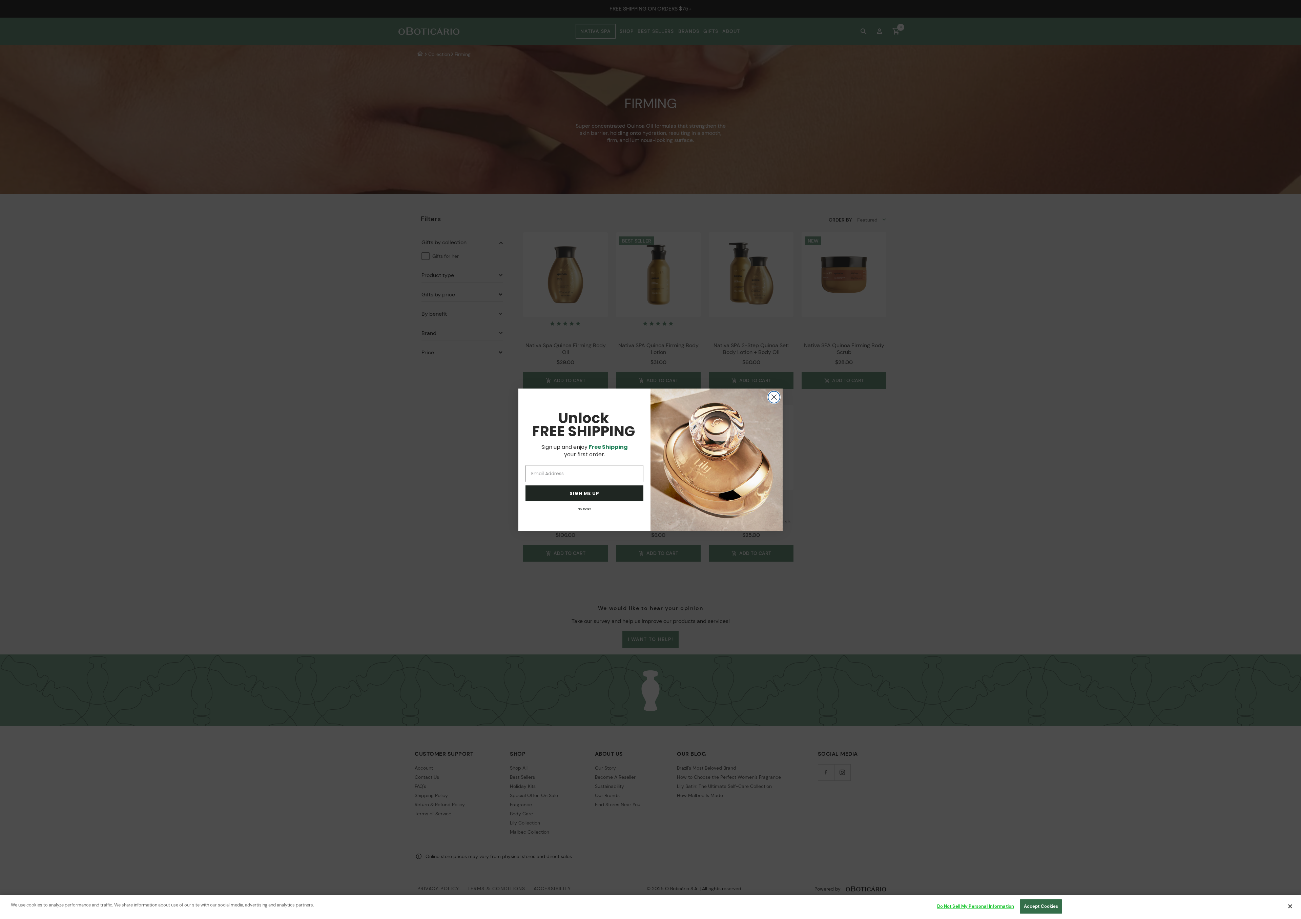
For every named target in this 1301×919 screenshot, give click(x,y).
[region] (650, 907)
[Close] (1290, 906)
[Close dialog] (774, 397)
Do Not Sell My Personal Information (975, 906)
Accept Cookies (1041, 906)
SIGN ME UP (584, 493)
